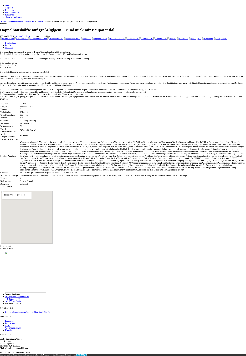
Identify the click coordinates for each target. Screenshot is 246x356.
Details (8, 45)
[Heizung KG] (195, 38)
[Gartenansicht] (21, 38)
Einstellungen (81, 355)
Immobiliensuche (12, 12)
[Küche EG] (86, 38)
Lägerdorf (18, 36)
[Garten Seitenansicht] (37, 38)
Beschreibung (10, 43)
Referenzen (9, 10)
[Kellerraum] (182, 38)
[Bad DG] (171, 38)
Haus (27, 36)
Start (7, 5)
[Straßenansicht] (7, 38)
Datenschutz (10, 323)
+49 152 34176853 (13, 301)
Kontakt (8, 330)
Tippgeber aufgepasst (13, 17)
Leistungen (9, 15)
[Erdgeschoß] (207, 38)
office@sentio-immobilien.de (17, 296)
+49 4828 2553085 (13, 299)
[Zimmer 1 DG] (132, 38)
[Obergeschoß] (220, 38)
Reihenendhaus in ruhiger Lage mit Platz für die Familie (27, 312)
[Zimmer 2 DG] (146, 38)
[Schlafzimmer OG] (116, 38)
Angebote (9, 8)
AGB (7, 325)
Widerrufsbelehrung (13, 328)
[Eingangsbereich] (99, 38)
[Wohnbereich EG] (55, 38)
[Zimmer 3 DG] (160, 38)
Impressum (9, 321)
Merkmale (9, 47)
